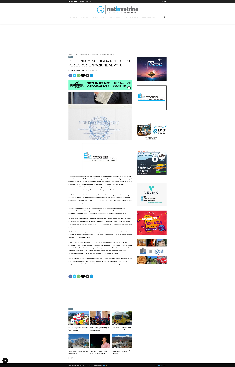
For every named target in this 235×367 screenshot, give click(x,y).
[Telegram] (91, 75)
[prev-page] (69, 358)
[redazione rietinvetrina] (69, 71)
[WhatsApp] (79, 75)
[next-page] (72, 358)
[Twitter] (74, 75)
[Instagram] (162, 1)
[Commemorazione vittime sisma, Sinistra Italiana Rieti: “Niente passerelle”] (122, 341)
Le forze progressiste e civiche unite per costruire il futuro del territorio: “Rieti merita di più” (78, 329)
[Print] (87, 75)
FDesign (104, 365)
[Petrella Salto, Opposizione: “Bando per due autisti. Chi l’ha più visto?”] (122, 318)
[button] (164, 17)
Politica (75, 54)
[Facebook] (159, 1)
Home (70, 54)
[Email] (83, 75)
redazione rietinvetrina (78, 70)
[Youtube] (165, 1)
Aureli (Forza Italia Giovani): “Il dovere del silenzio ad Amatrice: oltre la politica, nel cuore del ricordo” (100, 351)
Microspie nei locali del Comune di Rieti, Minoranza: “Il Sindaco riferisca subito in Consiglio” (100, 329)
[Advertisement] (117, 37)
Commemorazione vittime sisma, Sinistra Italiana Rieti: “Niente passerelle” (121, 351)
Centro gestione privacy (160, 365)
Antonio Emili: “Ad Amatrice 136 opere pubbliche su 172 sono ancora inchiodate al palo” (78, 351)
